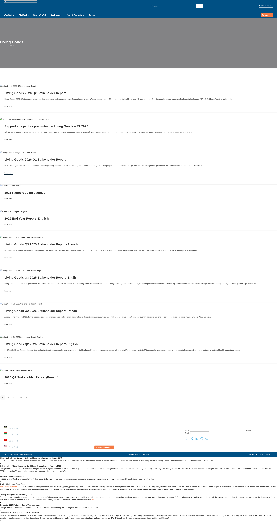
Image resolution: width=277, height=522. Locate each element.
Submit (248, 430)
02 (8, 397)
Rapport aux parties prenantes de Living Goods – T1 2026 (46, 126)
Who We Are (9, 15)
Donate (265, 15)
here (93, 500)
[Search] (199, 6)
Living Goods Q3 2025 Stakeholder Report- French (41, 244)
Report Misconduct (103, 447)
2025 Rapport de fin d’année (24, 192)
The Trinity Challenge (8, 487)
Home (11, 45)
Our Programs (56, 15)
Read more (8, 107)
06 (21, 397)
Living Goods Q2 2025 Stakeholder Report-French (40, 311)
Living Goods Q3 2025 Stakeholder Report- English (41, 277)
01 (3, 397)
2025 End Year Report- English (26, 218)
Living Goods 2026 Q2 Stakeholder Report (35, 93)
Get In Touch (264, 6)
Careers (92, 15)
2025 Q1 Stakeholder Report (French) (31, 377)
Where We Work (39, 15)
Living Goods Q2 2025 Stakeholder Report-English (41, 344)
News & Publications (75, 15)
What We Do (24, 15)
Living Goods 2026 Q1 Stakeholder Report (35, 159)
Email (187, 430)
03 (13, 397)
